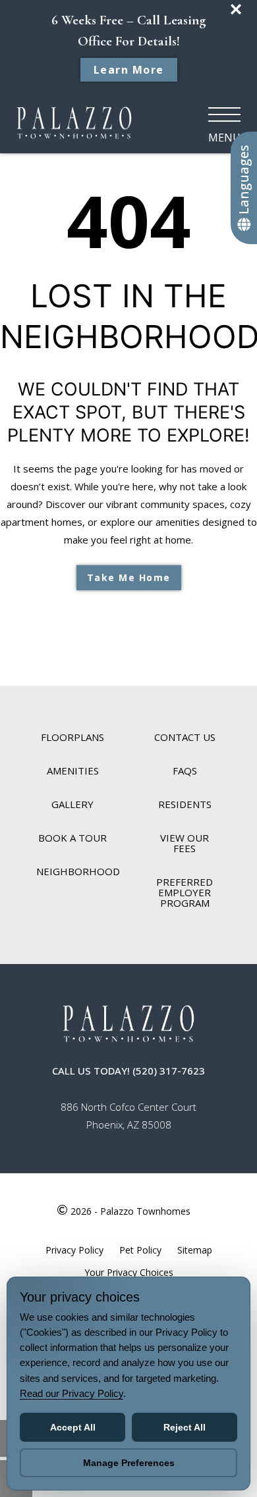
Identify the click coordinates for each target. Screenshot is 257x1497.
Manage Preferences (129, 1463)
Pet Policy (140, 1250)
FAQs (185, 770)
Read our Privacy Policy (71, 1393)
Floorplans (72, 737)
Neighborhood (78, 871)
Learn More (129, 70)
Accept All (73, 1427)
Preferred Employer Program (184, 892)
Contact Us (184, 737)
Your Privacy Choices (128, 1272)
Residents (185, 804)
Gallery (72, 804)
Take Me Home (129, 577)
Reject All (184, 1427)
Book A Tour (72, 837)
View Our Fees (184, 843)
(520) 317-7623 (168, 1070)
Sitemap (194, 1250)
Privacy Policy (74, 1250)
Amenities (73, 770)
